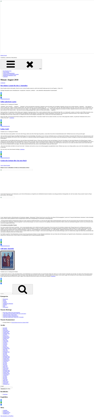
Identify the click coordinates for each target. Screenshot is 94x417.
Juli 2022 (5, 345)
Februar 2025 (6, 335)
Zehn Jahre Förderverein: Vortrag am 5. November (13, 317)
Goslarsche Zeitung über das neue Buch (14, 160)
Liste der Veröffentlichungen (9, 73)
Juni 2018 (5, 377)
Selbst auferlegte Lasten (8, 102)
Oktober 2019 (6, 358)
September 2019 (6, 360)
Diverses (5, 301)
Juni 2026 (5, 327)
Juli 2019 (5, 362)
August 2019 (5, 361)
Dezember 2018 (6, 370)
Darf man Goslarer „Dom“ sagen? (10, 314)
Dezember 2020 (6, 351)
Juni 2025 (5, 334)
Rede (4, 305)
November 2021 (6, 348)
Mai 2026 (5, 329)
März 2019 (5, 366)
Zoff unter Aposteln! (7, 248)
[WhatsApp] (47, 95)
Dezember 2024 (6, 337)
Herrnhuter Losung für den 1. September (14, 85)
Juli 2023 (5, 342)
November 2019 (6, 357)
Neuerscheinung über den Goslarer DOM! (19, 322)
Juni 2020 (5, 353)
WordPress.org (6, 413)
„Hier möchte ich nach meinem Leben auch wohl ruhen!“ (14, 313)
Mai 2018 (5, 378)
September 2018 (6, 373)
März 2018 (5, 380)
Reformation (5, 307)
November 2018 (6, 371)
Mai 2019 (5, 364)
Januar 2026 (5, 330)
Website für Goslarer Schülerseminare (10, 315)
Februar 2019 (6, 368)
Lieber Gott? (5, 129)
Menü (40, 68)
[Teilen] (47, 97)
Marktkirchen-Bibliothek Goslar (9, 75)
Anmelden (5, 410)
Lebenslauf (5, 76)
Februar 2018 (6, 381)
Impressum (5, 394)
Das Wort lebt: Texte (7, 70)
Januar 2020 (5, 355)
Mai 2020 (5, 354)
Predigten (5, 304)
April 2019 (5, 365)
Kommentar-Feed (6, 412)
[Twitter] (47, 94)
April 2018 (5, 379)
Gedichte (5, 302)
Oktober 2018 (6, 372)
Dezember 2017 (6, 384)
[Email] (47, 96)
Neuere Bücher (6, 72)
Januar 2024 (5, 340)
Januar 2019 (5, 369)
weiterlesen (12, 117)
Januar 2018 (5, 382)
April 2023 (5, 343)
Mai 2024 (5, 339)
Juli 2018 (5, 376)
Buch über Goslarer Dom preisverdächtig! (11, 312)
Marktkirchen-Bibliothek (8, 303)
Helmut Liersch (4, 55)
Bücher (4, 300)
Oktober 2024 (6, 338)
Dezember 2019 (6, 356)
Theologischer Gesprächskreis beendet (11, 74)
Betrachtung (5, 299)
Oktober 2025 (6, 332)
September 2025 (6, 333)
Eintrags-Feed (6, 411)
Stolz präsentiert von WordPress (7, 415)
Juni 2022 (5, 346)
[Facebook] (47, 92)
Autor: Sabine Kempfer (5, 165)
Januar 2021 (5, 350)
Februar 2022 (6, 347)
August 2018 (5, 374)
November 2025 (6, 331)
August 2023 (5, 341)
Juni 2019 (5, 363)
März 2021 (5, 349)
